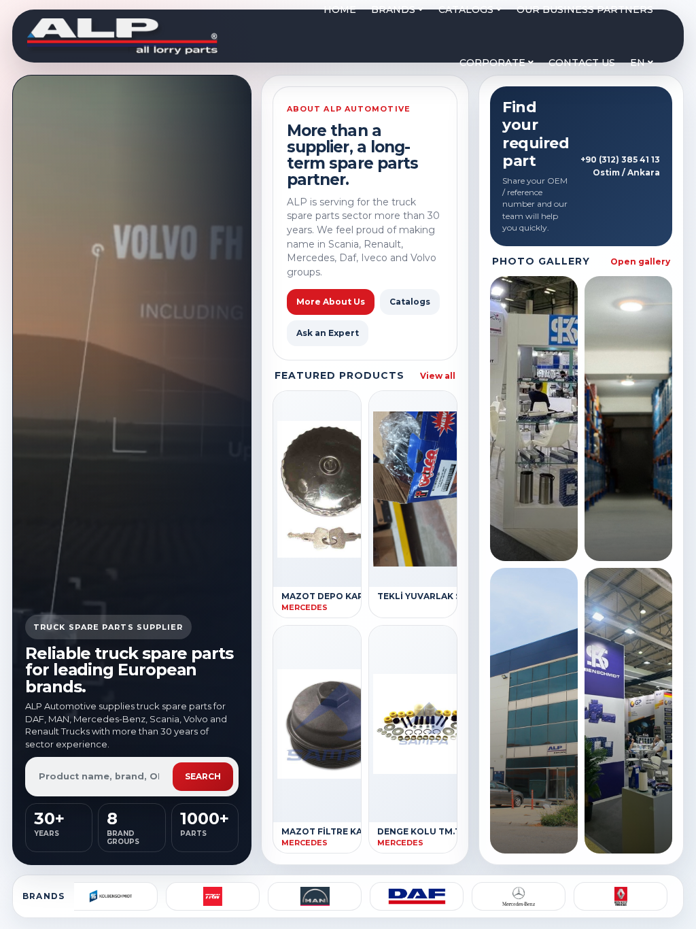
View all (437, 376)
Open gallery (640, 261)
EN (639, 62)
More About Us (330, 302)
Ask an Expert (327, 333)
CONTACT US (582, 62)
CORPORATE (493, 62)
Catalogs (409, 302)
